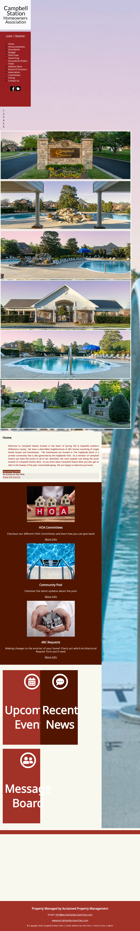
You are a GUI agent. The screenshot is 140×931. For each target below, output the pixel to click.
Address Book (15, 66)
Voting (11, 77)
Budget (12, 52)
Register (20, 35)
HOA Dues (13, 55)
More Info (51, 539)
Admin (110, 925)
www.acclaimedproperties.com (70, 920)
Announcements (16, 46)
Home (11, 43)
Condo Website (72, 925)
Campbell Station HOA (53, 925)
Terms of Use (99, 925)
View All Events (11, 477)
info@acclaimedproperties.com (73, 914)
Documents (14, 49)
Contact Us (13, 80)
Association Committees (14, 74)
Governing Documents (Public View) (17, 61)
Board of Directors (17, 69)
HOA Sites (86, 925)
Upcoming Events (12, 471)
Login (9, 35)
